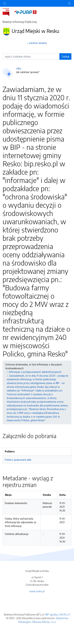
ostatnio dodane (38, 42)
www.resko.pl (37, 591)
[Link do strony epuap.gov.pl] (25, 11)
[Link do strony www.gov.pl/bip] (8, 11)
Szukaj (65, 56)
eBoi (18, 68)
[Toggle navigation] (69, 3)
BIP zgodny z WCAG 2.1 (57, 614)
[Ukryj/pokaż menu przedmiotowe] (5, 3)
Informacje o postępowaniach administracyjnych (35, 371)
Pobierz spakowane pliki (18, 459)
